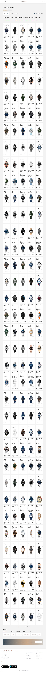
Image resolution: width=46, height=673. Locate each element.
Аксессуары (28, 655)
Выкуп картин (38, 656)
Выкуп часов (38, 653)
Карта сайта (3, 663)
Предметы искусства (29, 656)
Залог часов (38, 655)
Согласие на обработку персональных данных (5, 658)
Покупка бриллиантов (40, 652)
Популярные (5, 631)
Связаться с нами (9, 663)
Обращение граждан (18, 650)
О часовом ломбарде (4, 654)
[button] (1, 1)
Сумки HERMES (28, 658)
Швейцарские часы (29, 652)
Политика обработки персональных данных (5, 656)
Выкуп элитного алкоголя (39, 659)
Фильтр (5, 13)
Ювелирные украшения (30, 653)
